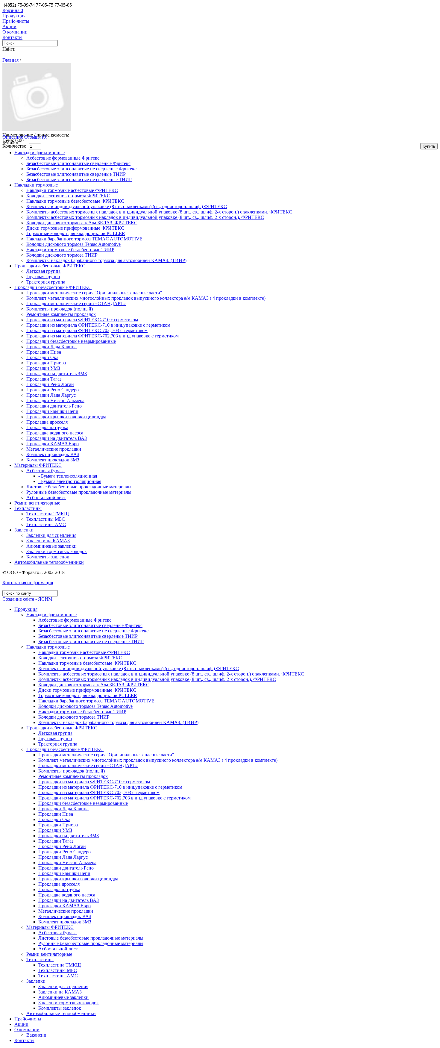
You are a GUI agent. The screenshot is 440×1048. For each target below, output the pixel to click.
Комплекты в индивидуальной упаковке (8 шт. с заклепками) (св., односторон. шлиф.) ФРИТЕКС (126, 206)
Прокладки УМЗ (43, 368)
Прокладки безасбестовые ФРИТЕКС (53, 287)
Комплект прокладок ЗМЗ (52, 459)
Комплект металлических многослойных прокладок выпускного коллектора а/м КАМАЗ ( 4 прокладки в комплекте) (145, 298)
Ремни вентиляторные (37, 502)
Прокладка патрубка (47, 427)
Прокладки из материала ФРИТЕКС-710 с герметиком (82, 319)
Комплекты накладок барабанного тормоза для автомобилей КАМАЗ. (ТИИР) (106, 260)
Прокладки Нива (43, 352)
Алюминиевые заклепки (51, 546)
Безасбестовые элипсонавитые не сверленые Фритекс (81, 168)
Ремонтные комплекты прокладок (61, 314)
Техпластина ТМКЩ (47, 513)
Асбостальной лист (46, 497)
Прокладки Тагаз (43, 378)
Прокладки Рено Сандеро (52, 389)
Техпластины (28, 508)
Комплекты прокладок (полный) (59, 308)
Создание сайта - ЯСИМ (27, 599)
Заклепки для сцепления (51, 535)
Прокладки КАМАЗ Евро (52, 443)
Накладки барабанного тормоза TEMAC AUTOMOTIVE (84, 238)
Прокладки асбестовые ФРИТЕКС (49, 265)
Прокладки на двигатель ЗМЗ (56, 373)
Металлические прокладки (53, 449)
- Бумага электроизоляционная (69, 481)
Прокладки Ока (42, 357)
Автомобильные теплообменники (49, 562)
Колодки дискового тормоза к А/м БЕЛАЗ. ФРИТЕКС (81, 222)
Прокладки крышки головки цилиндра (66, 416)
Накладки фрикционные (39, 152)
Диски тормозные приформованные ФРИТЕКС (75, 228)
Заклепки (24, 529)
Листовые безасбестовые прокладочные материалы (78, 486)
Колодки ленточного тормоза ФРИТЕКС (68, 195)
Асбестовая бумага (45, 470)
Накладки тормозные (36, 184)
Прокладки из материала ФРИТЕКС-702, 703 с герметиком (87, 330)
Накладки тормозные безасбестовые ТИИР (70, 249)
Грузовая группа (43, 276)
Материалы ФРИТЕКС (38, 465)
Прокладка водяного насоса (54, 432)
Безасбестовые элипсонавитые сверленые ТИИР (76, 174)
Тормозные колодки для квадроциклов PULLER (75, 233)
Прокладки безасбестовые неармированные (71, 341)
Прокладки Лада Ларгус (51, 395)
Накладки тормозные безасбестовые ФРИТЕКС (75, 201)
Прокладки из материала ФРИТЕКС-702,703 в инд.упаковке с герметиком (102, 335)
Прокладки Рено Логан (50, 384)
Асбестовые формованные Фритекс (62, 157)
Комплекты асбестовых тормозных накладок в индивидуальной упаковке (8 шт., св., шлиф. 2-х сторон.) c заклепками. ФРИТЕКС (159, 211)
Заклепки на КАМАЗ (48, 540)
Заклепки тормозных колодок (56, 551)
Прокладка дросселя (47, 422)
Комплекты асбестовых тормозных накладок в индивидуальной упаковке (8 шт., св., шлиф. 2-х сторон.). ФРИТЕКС (145, 217)
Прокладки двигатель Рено (54, 405)
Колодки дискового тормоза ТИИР (62, 255)
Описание (12, 137)
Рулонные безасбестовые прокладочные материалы (78, 492)
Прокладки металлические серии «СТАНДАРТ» (76, 303)
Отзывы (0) (35, 137)
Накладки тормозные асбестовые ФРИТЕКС (72, 190)
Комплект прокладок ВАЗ (52, 454)
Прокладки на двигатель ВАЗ (56, 438)
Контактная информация (27, 582)
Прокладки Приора (46, 362)
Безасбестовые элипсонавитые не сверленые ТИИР (79, 179)
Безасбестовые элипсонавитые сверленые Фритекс (78, 163)
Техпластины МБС (45, 519)
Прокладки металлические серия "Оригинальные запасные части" (94, 292)
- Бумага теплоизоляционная (67, 475)
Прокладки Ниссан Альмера (55, 400)
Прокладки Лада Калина (51, 346)
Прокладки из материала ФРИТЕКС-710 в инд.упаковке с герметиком (98, 325)
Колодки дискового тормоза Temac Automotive (73, 244)
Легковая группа (43, 271)
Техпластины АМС (46, 524)
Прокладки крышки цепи (52, 411)
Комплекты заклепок (47, 556)
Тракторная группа (45, 281)
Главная (10, 60)
